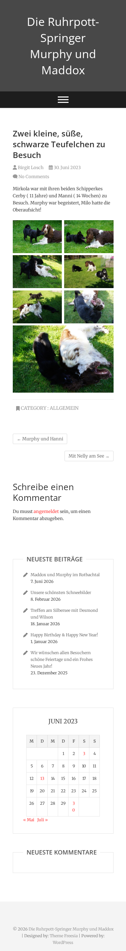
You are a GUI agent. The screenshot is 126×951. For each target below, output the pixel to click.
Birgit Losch (30, 167)
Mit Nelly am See (89, 456)
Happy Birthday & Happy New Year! (64, 634)
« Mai (28, 819)
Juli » (42, 819)
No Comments (33, 177)
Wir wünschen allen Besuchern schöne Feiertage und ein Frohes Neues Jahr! (62, 659)
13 (42, 778)
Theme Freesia (64, 935)
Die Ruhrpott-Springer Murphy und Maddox (63, 46)
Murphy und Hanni (40, 439)
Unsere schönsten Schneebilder (61, 592)
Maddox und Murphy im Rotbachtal (65, 574)
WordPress (63, 942)
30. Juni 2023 (67, 167)
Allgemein (64, 408)
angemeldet (46, 511)
